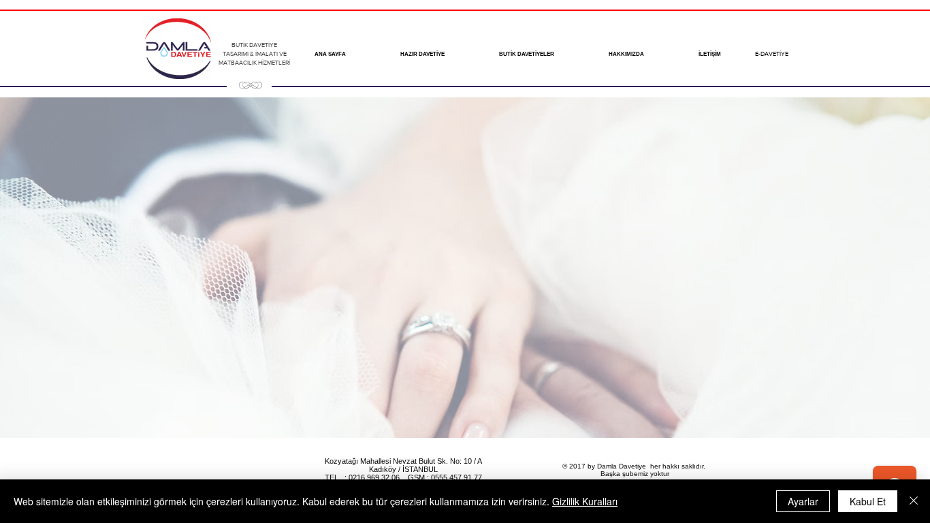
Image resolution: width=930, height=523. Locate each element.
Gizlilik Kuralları (585, 501)
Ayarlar (803, 501)
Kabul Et (868, 501)
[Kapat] (913, 501)
